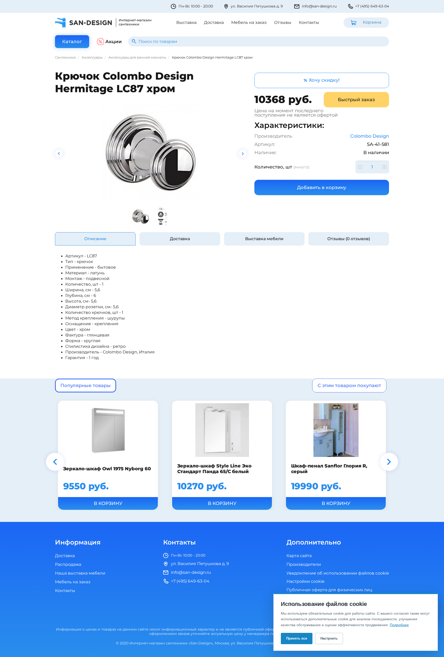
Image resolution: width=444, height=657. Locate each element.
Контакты (309, 22)
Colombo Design (369, 136)
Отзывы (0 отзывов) (348, 239)
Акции (113, 41)
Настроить (329, 638)
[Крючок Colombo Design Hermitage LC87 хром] (150, 151)
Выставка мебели (264, 239)
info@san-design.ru (319, 6)
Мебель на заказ (249, 22)
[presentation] (59, 153)
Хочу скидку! (322, 80)
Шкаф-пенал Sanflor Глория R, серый (329, 468)
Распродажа (68, 564)
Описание (95, 239)
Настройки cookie (305, 581)
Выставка (186, 22)
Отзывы (282, 22)
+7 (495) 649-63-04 (372, 6)
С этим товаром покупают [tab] (349, 385)
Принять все (296, 638)
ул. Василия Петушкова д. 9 (257, 6)
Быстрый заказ (356, 99)
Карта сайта (299, 555)
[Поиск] (134, 41)
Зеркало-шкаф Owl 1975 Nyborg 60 (107, 468)
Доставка (214, 22)
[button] (55, 462)
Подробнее (399, 625)
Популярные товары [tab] (85, 385)
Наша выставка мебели (80, 573)
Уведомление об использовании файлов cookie (337, 573)
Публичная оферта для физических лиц (329, 590)
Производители (303, 564)
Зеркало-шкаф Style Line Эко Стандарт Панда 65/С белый (214, 468)
